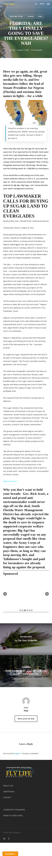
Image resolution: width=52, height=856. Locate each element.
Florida (31, 16)
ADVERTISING (8, 791)
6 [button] (31, 610)
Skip (13, 50)
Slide (40, 16)
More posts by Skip (26, 718)
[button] (45, 3)
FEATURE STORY (16, 16)
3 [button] (25, 610)
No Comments (36, 50)
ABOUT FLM (8, 785)
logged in (18, 753)
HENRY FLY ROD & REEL (13, 815)
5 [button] (29, 610)
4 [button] (27, 610)
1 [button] (20, 610)
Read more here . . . (11, 481)
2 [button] (22, 610)
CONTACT (7, 797)
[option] (26, 593)
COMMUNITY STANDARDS (14, 809)
